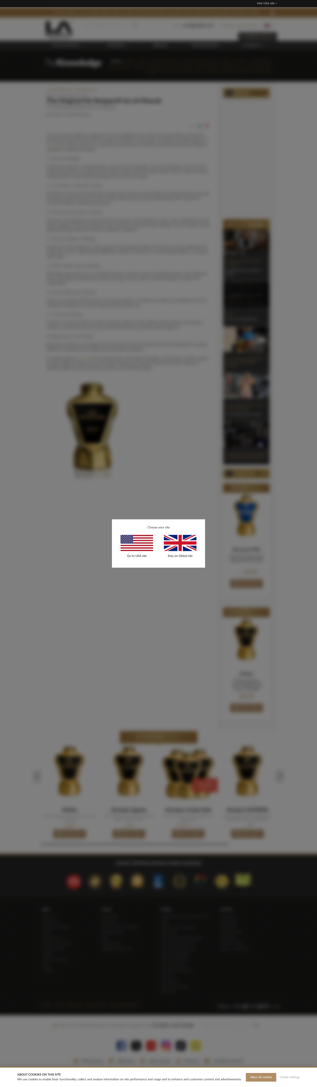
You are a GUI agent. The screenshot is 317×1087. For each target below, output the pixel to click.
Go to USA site (137, 556)
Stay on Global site (180, 556)
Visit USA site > (267, 3)
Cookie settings (290, 1077)
